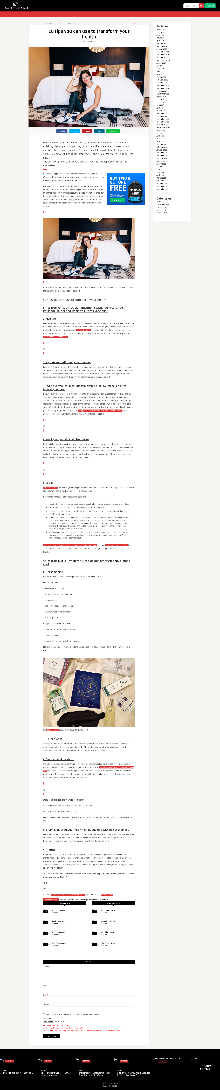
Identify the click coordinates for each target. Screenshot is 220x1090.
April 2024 (160, 108)
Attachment (47, 1018)
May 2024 (160, 105)
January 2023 (161, 150)
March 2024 (161, 111)
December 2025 (162, 52)
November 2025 (162, 55)
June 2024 (160, 102)
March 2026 (161, 43)
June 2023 (160, 136)
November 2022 (162, 155)
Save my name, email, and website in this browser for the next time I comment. (72, 1014)
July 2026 (160, 32)
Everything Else (72, 900)
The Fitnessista (107, 895)
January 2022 (161, 183)
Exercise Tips (83, 900)
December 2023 (162, 119)
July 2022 (159, 167)
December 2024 (162, 85)
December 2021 (162, 186)
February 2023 (162, 147)
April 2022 (160, 175)
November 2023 (162, 122)
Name (45, 985)
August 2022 (161, 164)
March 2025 (161, 77)
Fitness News (103, 900)
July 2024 (160, 99)
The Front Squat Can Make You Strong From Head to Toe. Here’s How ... (94, 1074)
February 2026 (162, 46)
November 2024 (162, 88)
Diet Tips (63, 900)
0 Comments (71, 23)
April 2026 (160, 41)
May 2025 (160, 71)
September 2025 (163, 60)
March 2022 (161, 178)
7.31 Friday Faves (59, 943)
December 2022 (162, 153)
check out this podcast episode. (56, 337)
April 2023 (160, 141)
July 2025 (159, 66)
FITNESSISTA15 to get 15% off (116, 545)
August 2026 (161, 29)
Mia (60, 561)
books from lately (59, 921)
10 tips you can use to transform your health (68, 895)
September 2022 (163, 161)
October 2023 (161, 125)
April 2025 (160, 74)
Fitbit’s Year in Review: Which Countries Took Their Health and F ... (133, 1074)
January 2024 (161, 116)
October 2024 (161, 91)
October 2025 (161, 57)
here (80, 411)
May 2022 (160, 172)
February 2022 (162, 181)
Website (46, 1005)
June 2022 (160, 169)
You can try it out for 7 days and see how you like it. (103, 411)
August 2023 (161, 130)
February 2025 (162, 80)
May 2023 (160, 139)
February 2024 (162, 113)
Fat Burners (93, 900)
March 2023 (161, 144)
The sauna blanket (50, 488)
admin (92, 41)
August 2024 (161, 97)
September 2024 (163, 94)
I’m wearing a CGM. (84, 330)
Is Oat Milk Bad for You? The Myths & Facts (18, 1074)
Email (45, 995)
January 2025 (161, 83)
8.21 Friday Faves (59, 910)
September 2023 (163, 127)
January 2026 (161, 49)
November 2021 (162, 189)
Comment (47, 966)
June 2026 (160, 35)
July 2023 (159, 133)
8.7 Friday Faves (58, 932)
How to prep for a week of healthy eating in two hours (55, 1074)
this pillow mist (53, 730)
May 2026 (160, 38)
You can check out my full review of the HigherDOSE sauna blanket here (70, 545)
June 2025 (160, 69)
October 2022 (161, 158)
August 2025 (161, 63)
